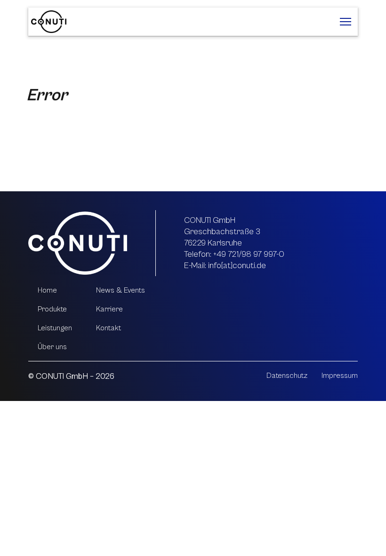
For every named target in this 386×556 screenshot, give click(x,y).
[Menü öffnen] (345, 21)
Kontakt (108, 328)
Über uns (52, 347)
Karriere (109, 309)
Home (47, 290)
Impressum (340, 375)
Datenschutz (286, 375)
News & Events (120, 290)
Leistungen (55, 328)
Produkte (52, 309)
